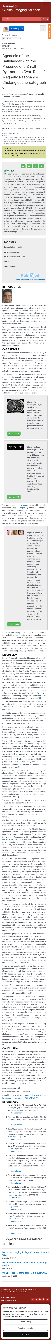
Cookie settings (26, 1322)
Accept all (25, 1334)
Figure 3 (24, 508)
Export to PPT (14, 434)
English (8, 38)
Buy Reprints (17, 29)
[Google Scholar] (16, 1113)
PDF (43, 29)
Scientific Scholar (15, 1292)
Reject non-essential (25, 1328)
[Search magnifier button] (47, 19)
